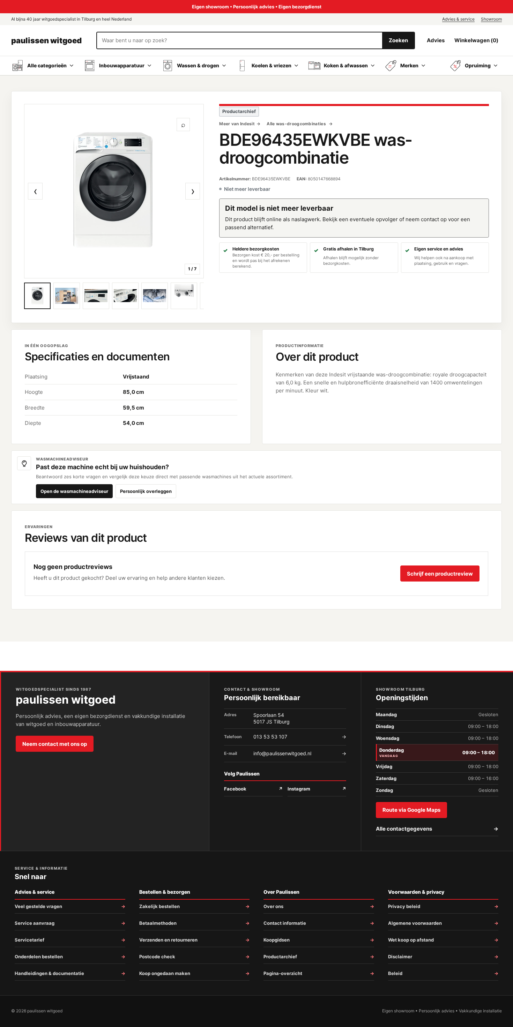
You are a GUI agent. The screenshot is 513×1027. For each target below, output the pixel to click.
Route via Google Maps (411, 810)
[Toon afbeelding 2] (66, 296)
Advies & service (458, 19)
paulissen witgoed (46, 40)
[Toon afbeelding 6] (184, 296)
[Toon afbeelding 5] (154, 296)
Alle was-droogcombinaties (297, 123)
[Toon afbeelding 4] (125, 296)
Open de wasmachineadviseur (74, 491)
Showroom (491, 19)
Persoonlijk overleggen (146, 491)
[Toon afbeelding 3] (96, 296)
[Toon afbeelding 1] (37, 296)
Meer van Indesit (237, 123)
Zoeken (398, 40)
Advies (436, 40)
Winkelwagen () (476, 40)
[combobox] (239, 40)
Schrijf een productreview (440, 573)
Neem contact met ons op (54, 744)
